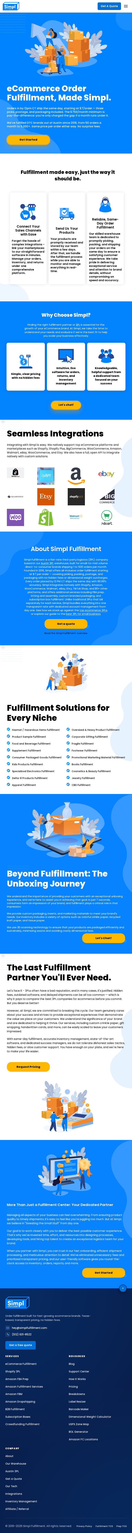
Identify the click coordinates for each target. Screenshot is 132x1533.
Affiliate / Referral (17, 1509)
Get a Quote (13, 1479)
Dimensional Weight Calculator (90, 1417)
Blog (72, 1364)
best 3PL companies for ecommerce (70, 999)
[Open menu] (125, 6)
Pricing (73, 1386)
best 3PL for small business (83, 614)
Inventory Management (21, 1501)
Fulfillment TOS (104, 1526)
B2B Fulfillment (15, 1409)
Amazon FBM (13, 1394)
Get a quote (66, 624)
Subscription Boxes (17, 1417)
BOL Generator (78, 1432)
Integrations (13, 1494)
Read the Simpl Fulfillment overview (66, 633)
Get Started (28, 140)
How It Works (77, 1379)
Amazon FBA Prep (16, 1379)
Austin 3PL (47, 563)
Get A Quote (109, 6)
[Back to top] (123, 1288)
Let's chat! (66, 405)
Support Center (79, 1371)
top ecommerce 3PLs (93, 610)
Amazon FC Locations (83, 1439)
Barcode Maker (79, 1409)
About (9, 1456)
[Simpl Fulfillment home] (11, 6)
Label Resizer (77, 1401)
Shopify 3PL (12, 1371)
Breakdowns (77, 1394)
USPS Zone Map (79, 1424)
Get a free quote (20, 1345)
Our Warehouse (15, 1463)
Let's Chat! (104, 938)
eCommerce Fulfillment (21, 1364)
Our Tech (11, 1486)
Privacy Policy (84, 1526)
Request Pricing (28, 1067)
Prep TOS (121, 1526)
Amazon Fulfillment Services (24, 1386)
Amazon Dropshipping (20, 1401)
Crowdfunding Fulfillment (22, 1424)
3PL (78, 325)
